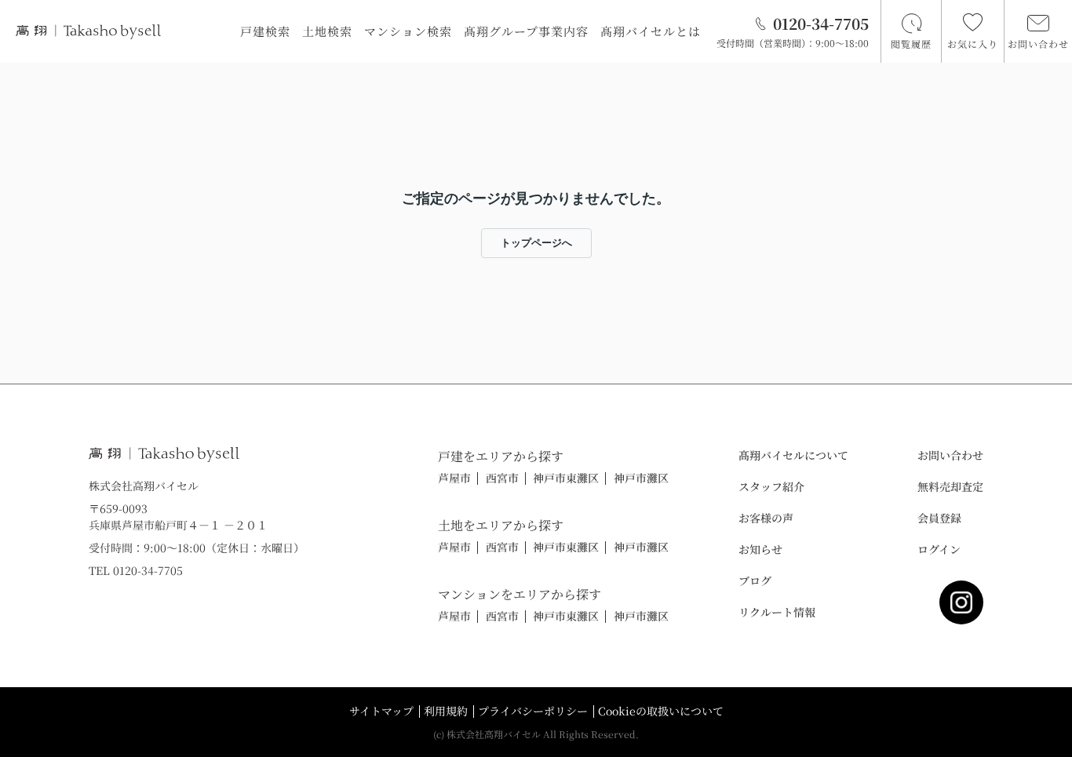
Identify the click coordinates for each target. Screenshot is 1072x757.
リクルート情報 (776, 612)
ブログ (754, 580)
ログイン (939, 549)
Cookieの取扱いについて (661, 711)
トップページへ (536, 243)
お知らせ (760, 549)
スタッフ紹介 (771, 486)
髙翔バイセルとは (650, 31)
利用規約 (446, 711)
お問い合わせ (950, 455)
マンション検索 (408, 31)
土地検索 (327, 31)
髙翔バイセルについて (793, 455)
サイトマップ (381, 711)
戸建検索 (265, 31)
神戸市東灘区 (566, 478)
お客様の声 (765, 518)
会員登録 (939, 518)
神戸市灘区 (641, 478)
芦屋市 (454, 478)
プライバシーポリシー (533, 711)
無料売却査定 (950, 486)
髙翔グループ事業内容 (526, 31)
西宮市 (502, 478)
